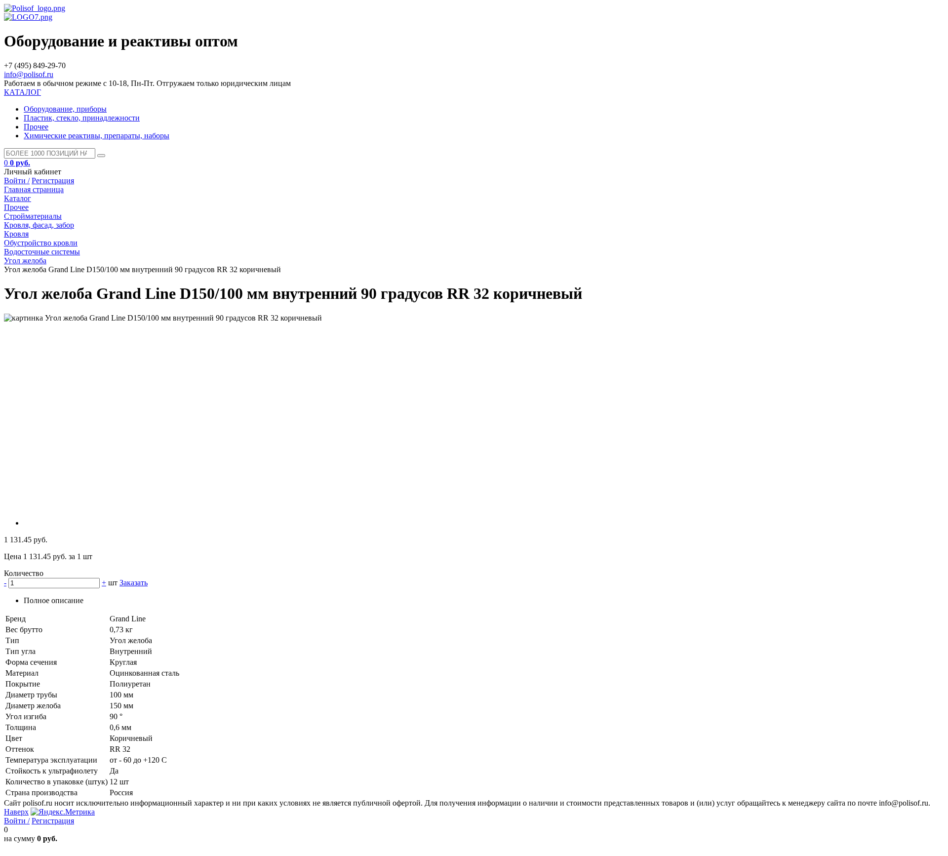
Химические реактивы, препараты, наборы (96, 135)
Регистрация (53, 180)
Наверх (16, 812)
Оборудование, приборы (65, 109)
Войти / (17, 180)
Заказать (133, 582)
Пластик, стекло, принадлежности (82, 118)
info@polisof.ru (28, 74)
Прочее (36, 126)
